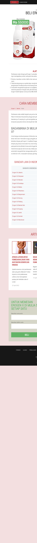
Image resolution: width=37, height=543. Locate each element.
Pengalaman (32, 350)
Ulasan (25, 350)
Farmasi (18, 350)
